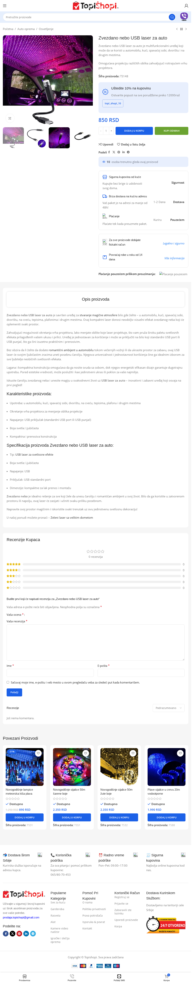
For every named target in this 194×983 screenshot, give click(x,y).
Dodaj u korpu (134, 130)
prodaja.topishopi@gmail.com (21, 917)
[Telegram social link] (128, 152)
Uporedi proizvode (126, 920)
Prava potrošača (92, 915)
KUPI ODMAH (172, 130)
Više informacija (174, 258)
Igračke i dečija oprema (60, 939)
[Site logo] (95, 5)
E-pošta (104, 666)
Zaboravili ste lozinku (122, 911)
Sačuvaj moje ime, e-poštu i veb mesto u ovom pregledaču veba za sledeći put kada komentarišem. (75, 682)
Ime (10, 666)
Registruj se (121, 897)
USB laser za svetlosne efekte (34, 454)
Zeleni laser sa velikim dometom (72, 517)
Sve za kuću (58, 902)
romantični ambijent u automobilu (71, 350)
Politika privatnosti (94, 909)
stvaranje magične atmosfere (98, 315)
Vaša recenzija (17, 621)
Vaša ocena (15, 614)
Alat (53, 922)
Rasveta (55, 915)
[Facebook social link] (109, 152)
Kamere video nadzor (59, 930)
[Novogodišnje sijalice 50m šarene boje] (72, 767)
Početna (8, 29)
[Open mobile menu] (5, 5)
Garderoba (57, 909)
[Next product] (186, 29)
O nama (87, 902)
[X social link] (113, 152)
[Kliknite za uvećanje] (10, 118)
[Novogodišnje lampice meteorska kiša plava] (25, 767)
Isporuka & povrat (93, 922)
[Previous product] (177, 29)
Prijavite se (121, 903)
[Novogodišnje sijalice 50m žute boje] (119, 767)
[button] (25, 817)
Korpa (118, 926)
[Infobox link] (184, 17)
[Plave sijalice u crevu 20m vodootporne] (166, 767)
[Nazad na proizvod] (181, 29)
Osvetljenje (46, 29)
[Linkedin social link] (123, 152)
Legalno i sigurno (173, 243)
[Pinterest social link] (118, 152)
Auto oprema (26, 29)
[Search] (172, 17)
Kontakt (87, 928)
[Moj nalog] (186, 5)
